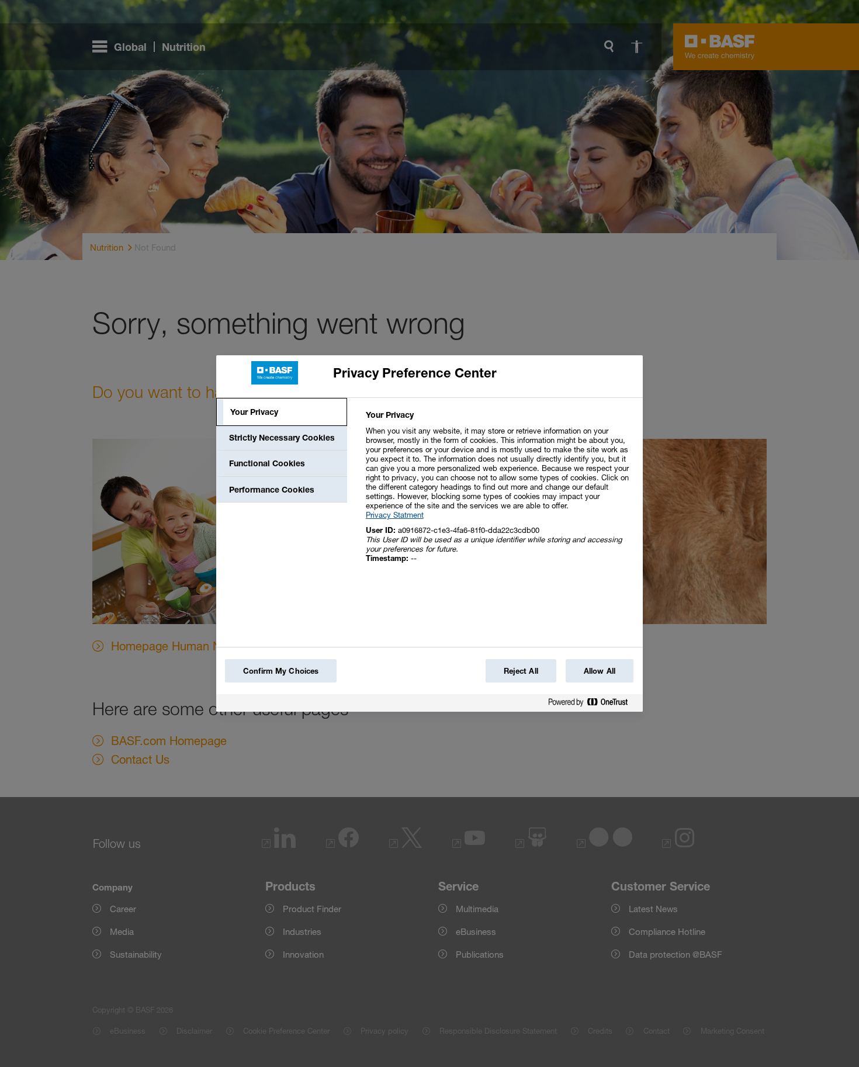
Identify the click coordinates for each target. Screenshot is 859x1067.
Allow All (599, 670)
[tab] (281, 412)
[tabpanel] (499, 493)
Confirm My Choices (280, 670)
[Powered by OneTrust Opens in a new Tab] (592, 704)
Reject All (521, 670)
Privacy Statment (395, 514)
